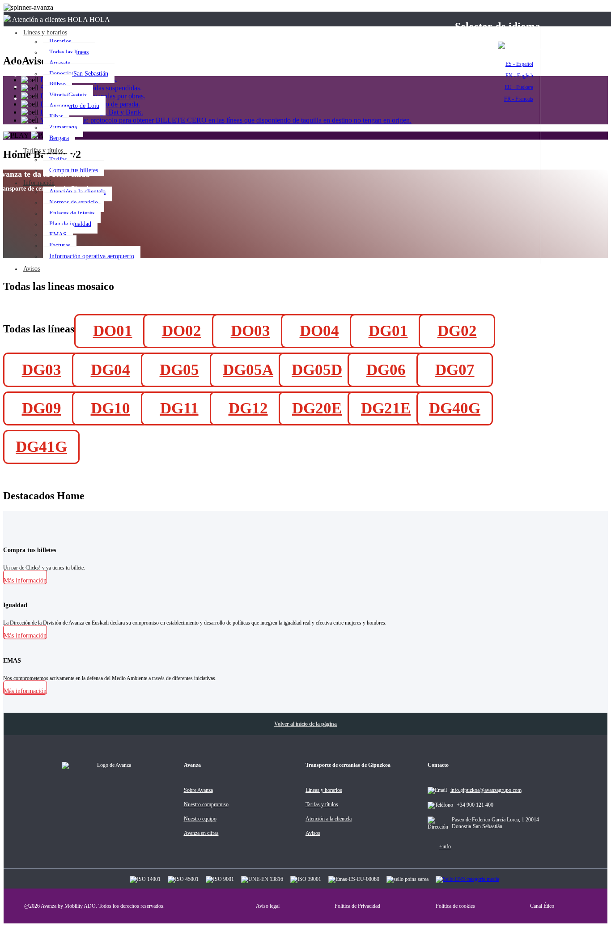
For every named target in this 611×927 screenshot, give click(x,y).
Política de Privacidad (357, 906)
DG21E (386, 408)
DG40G (454, 408)
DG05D (317, 369)
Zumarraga (63, 127)
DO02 (181, 331)
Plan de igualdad (70, 224)
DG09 (41, 408)
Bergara (59, 138)
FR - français (518, 99)
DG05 (179, 369)
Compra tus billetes (73, 170)
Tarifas (58, 159)
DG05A (248, 369)
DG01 (388, 331)
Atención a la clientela (77, 191)
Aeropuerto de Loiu (74, 105)
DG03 (41, 369)
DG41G (41, 446)
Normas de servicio (73, 202)
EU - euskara (519, 87)
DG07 (455, 369)
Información (39, 182)
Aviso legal (268, 906)
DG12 (248, 408)
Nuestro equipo (200, 819)
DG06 (386, 369)
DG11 (179, 408)
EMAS (58, 234)
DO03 (250, 331)
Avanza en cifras (201, 833)
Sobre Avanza (198, 790)
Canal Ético (542, 906)
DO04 (319, 331)
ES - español (523, 46)
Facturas (59, 245)
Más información (25, 580)
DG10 (110, 408)
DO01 (112, 331)
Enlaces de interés (71, 213)
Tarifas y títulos (43, 150)
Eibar (56, 116)
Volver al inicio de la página (305, 724)
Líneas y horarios (324, 790)
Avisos (31, 268)
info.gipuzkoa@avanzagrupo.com (486, 790)
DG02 (457, 331)
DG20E (317, 408)
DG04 (110, 369)
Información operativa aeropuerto (91, 256)
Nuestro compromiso (206, 804)
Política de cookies (455, 906)
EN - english (519, 75)
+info (445, 846)
